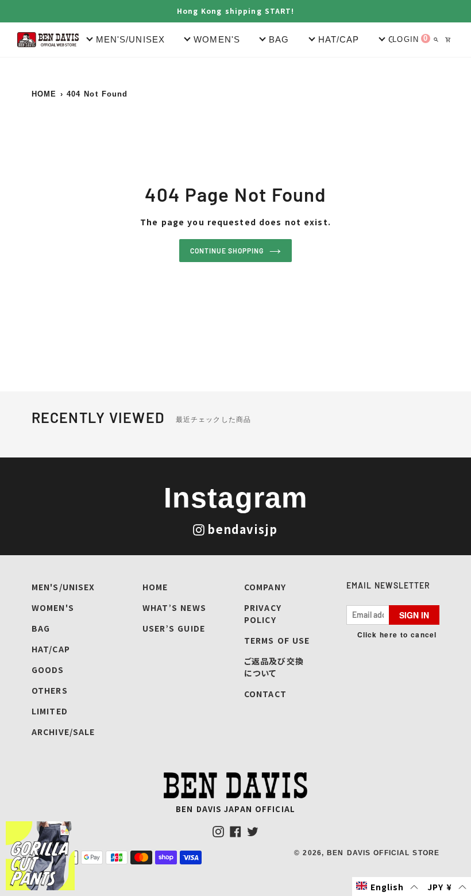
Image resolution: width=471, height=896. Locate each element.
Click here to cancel (397, 634)
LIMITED (50, 711)
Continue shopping (227, 251)
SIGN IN (414, 615)
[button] (387, 886)
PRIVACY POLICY (262, 613)
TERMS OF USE (277, 640)
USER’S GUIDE (173, 628)
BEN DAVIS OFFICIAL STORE (383, 853)
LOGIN (405, 39)
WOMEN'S (53, 607)
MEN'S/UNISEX (63, 587)
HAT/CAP (51, 649)
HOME (44, 94)
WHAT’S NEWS (174, 607)
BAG (41, 628)
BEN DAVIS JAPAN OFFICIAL (235, 808)
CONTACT (265, 693)
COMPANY (265, 587)
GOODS (48, 669)
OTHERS (50, 690)
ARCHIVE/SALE (63, 731)
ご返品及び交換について (274, 667)
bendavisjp (242, 529)
